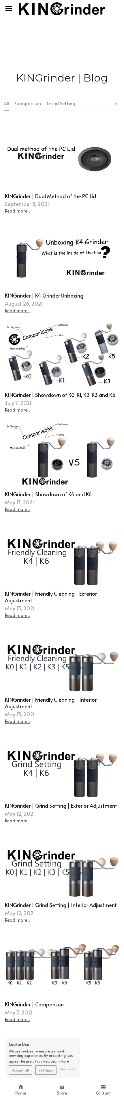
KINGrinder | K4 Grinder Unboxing (44, 295)
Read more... (17, 210)
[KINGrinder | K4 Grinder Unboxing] (62, 255)
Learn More (60, 1061)
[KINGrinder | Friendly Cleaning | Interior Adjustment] (62, 659)
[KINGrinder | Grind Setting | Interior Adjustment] (62, 865)
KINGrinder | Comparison (34, 1004)
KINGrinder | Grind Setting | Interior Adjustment (61, 904)
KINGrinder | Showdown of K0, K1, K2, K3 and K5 (60, 394)
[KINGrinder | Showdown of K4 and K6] (62, 454)
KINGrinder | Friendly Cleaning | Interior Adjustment (51, 703)
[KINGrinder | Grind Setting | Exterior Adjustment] (62, 765)
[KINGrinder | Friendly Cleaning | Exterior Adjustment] (62, 553)
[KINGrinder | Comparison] (62, 964)
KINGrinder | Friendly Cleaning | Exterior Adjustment (51, 597)
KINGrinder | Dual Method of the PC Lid (50, 195)
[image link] (62, 8)
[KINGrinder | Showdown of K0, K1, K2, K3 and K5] (62, 355)
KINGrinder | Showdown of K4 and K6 (48, 494)
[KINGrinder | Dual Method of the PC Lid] (62, 156)
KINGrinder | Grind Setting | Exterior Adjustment (61, 805)
